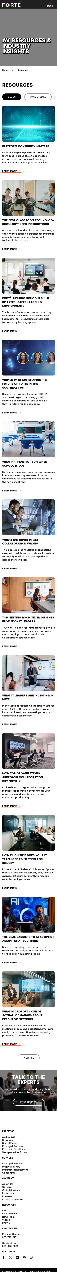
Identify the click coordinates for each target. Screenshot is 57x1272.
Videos (6, 1220)
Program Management (15, 1170)
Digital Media (9, 1143)
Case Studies (9, 1214)
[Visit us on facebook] (3, 1258)
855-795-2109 (10, 1237)
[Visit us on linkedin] (17, 1258)
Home (5, 70)
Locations (8, 1193)
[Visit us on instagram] (31, 1258)
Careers (6, 1187)
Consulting (8, 1173)
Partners (7, 1197)
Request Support (12, 1234)
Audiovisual (8, 1137)
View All (28, 1058)
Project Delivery (11, 1167)
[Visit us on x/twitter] (10, 1258)
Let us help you (28, 1102)
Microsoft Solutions (13, 1149)
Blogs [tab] (12, 97)
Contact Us (9, 1243)
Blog (4, 1211)
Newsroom (8, 1217)
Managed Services (12, 1146)
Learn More (9, 171)
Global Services (11, 1190)
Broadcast (8, 1140)
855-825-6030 (10, 1246)
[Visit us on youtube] (24, 1258)
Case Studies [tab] (38, 97)
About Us (7, 1184)
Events (6, 1223)
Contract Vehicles (12, 1200)
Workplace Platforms (14, 1152)
